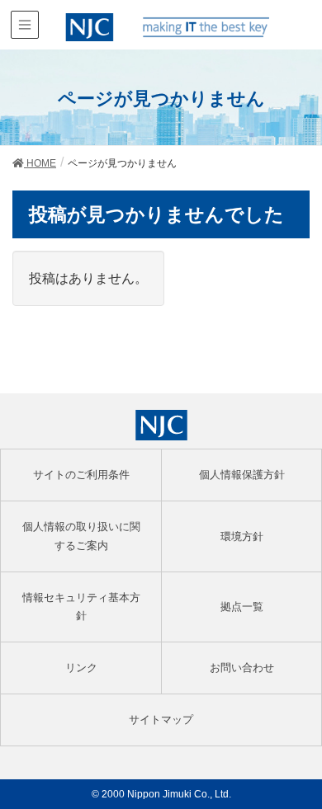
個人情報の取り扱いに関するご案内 (81, 535)
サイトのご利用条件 (81, 474)
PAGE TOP (297, 771)
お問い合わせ (242, 667)
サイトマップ (161, 719)
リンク (81, 667)
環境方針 (241, 536)
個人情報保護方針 (242, 474)
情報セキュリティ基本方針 (81, 606)
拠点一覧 (241, 606)
